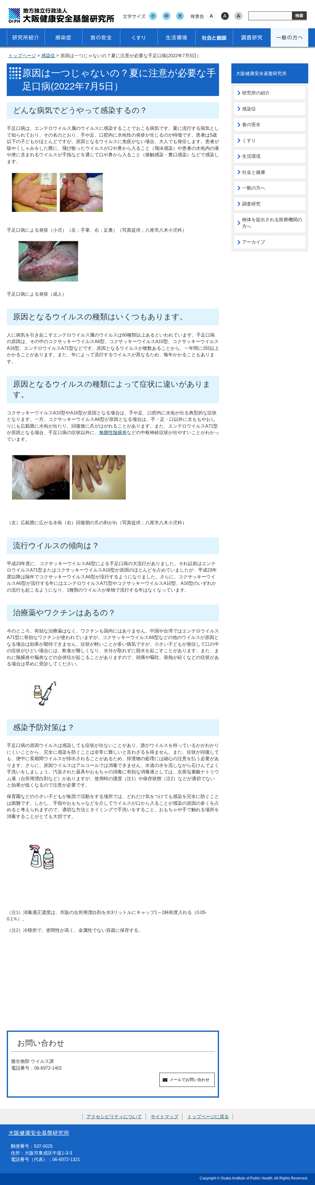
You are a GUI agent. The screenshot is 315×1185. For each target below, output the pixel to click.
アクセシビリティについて (114, 1116)
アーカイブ (253, 242)
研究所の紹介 (256, 92)
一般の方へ (253, 187)
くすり (249, 140)
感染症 (48, 55)
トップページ (22, 55)
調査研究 (251, 203)
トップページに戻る (208, 1116)
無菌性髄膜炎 (113, 432)
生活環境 (251, 156)
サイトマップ (164, 1116)
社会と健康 (253, 172)
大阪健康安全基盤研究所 (38, 1133)
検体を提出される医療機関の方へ (272, 223)
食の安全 (251, 124)
